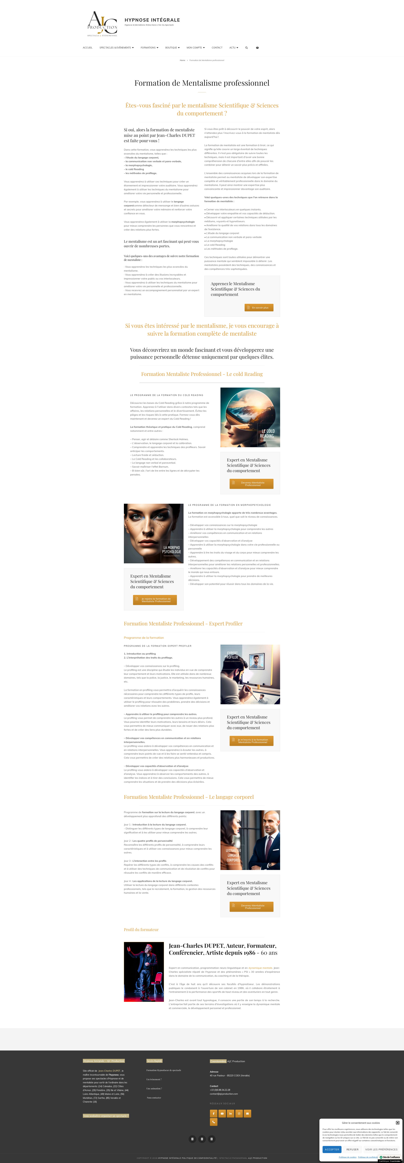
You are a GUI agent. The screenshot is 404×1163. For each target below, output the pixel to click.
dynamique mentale (260, 967)
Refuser (353, 1149)
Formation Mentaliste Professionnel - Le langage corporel (189, 796)
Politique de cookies (347, 1157)
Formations (148, 47)
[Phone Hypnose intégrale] (213, 1122)
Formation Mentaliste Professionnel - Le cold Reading (202, 373)
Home (182, 60)
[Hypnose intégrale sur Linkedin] (230, 1114)
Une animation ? (154, 1088)
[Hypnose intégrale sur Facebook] (213, 1114)
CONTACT (217, 47)
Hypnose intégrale (152, 20)
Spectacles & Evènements (115, 47)
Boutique (171, 47)
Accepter (332, 1149)
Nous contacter (154, 1097)
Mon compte (194, 47)
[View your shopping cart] (257, 47)
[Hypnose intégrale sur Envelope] (247, 1114)
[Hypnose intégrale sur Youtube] (222, 1114)
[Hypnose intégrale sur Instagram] (239, 1114)
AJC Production (257, 1158)
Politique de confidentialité (369, 1157)
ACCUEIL (87, 47)
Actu (232, 47)
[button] (397, 1122)
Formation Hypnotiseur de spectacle (163, 1070)
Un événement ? (154, 1079)
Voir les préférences (381, 1149)
